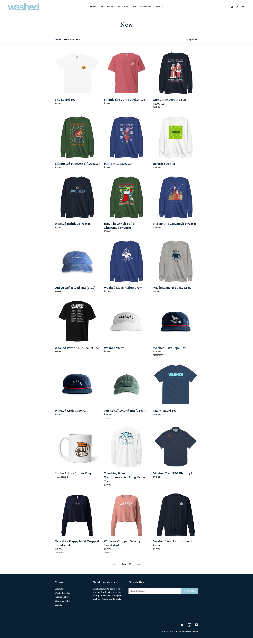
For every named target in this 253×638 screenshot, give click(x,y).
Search (58, 605)
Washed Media (62, 593)
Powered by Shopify (190, 632)
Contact (59, 589)
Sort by (58, 40)
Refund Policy (62, 597)
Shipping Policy (63, 601)
